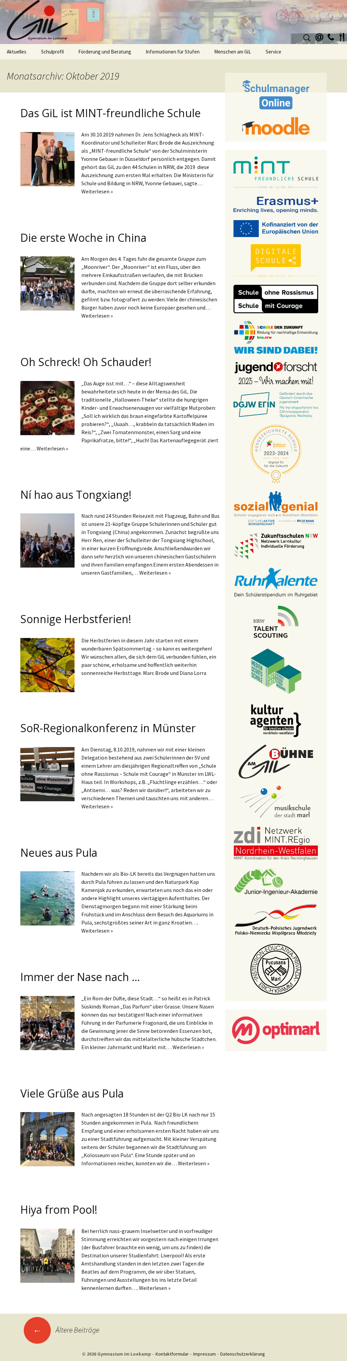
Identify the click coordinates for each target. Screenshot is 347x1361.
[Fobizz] (275, 453)
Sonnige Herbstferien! (75, 619)
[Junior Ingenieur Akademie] (275, 881)
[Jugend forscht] (275, 372)
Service (273, 51)
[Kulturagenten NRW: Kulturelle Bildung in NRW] (276, 720)
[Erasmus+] (275, 204)
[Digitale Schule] (275, 260)
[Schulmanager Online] (276, 94)
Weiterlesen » (97, 191)
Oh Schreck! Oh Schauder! (85, 362)
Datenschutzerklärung (242, 1354)
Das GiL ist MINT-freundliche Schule (110, 113)
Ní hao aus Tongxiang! (75, 494)
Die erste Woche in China (83, 237)
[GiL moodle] (276, 125)
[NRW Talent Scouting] (276, 621)
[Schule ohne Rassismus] (275, 298)
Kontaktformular (172, 1354)
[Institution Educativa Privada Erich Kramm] (275, 968)
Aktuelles (16, 51)
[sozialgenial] (275, 508)
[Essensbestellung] (342, 36)
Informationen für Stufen (173, 51)
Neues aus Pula (58, 852)
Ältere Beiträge (66, 1330)
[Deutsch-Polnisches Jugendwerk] (275, 919)
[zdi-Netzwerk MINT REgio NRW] (276, 843)
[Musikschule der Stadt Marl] (276, 802)
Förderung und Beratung (104, 51)
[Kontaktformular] (319, 36)
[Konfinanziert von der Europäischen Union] (275, 228)
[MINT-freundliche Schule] (275, 172)
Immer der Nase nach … (80, 977)
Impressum (204, 1354)
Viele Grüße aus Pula (72, 1093)
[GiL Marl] (173, 22)
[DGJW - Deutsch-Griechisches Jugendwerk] (275, 404)
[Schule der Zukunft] (275, 337)
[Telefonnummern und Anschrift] (331, 36)
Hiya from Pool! (58, 1209)
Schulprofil (52, 51)
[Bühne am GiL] (276, 761)
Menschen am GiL (232, 51)
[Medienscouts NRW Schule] (276, 670)
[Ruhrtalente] (275, 582)
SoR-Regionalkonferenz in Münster (108, 728)
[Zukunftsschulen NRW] (275, 546)
